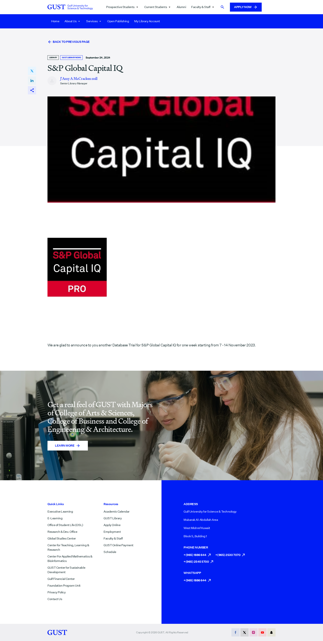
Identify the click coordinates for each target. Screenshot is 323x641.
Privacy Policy (56, 592)
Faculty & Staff (200, 7)
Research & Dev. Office (62, 532)
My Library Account (147, 21)
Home (55, 21)
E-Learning (54, 518)
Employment (112, 532)
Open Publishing (118, 21)
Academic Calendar (117, 511)
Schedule (110, 552)
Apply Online (112, 525)
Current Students (155, 7)
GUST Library (113, 518)
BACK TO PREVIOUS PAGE (71, 42)
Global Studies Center (61, 538)
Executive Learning (60, 511)
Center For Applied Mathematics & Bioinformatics (70, 559)
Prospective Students (120, 7)
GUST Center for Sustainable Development (66, 570)
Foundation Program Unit (64, 585)
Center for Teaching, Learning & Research (68, 547)
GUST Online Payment (118, 545)
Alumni (181, 7)
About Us (70, 21)
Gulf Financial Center (61, 579)
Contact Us (54, 599)
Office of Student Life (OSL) (65, 525)
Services (92, 21)
